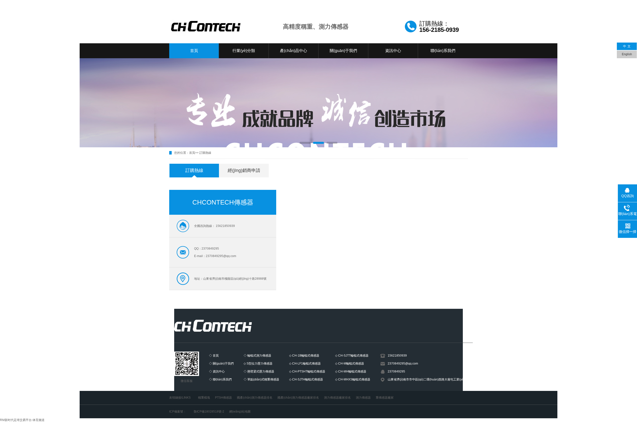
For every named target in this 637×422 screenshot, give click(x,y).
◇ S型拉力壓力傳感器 (258, 363)
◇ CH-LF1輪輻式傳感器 (305, 363)
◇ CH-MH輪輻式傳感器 (350, 371)
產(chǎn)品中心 (293, 51)
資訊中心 (393, 51)
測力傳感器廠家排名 (337, 397)
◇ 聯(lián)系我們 (220, 379)
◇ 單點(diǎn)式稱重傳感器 (261, 379)
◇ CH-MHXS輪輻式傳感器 (352, 379)
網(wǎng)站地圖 (240, 411)
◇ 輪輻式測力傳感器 (257, 355)
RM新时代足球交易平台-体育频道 (22, 420)
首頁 (194, 51)
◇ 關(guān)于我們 (221, 363)
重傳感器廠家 (385, 397)
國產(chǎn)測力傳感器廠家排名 (298, 397)
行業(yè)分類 (243, 51)
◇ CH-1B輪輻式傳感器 (304, 355)
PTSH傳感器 (223, 397)
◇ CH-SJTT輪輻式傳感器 (352, 355)
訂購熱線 (205, 153)
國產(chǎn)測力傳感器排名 (254, 397)
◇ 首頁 (214, 355)
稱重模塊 (204, 397)
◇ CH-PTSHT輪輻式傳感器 (307, 371)
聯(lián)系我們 (442, 51)
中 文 (627, 46)
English (627, 54)
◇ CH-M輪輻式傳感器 (349, 363)
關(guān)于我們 (343, 51)
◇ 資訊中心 (217, 371)
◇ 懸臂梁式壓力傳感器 (259, 371)
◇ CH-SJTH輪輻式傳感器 (306, 379)
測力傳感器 (363, 397)
